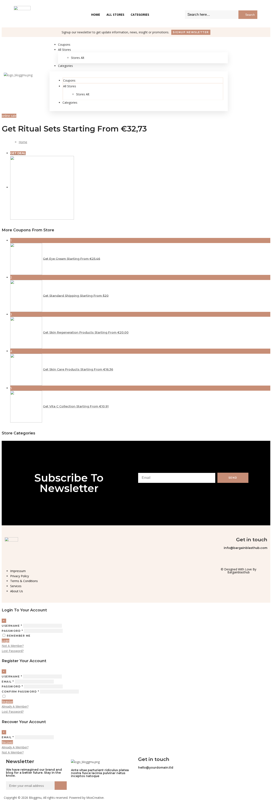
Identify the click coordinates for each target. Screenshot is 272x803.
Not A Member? (13, 646)
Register (7, 702)
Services (15, 586)
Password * (12, 630)
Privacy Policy (19, 576)
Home (95, 15)
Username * (12, 625)
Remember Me (19, 635)
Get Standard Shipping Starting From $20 (76, 295)
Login (5, 641)
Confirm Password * (20, 691)
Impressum (18, 571)
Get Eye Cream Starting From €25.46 (71, 258)
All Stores (115, 15)
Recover (7, 742)
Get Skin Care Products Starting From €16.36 (78, 369)
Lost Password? (13, 651)
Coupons (69, 80)
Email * (8, 681)
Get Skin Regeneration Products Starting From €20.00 (86, 332)
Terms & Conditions (24, 581)
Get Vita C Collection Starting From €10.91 (76, 406)
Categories (140, 15)
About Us (16, 591)
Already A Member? (15, 706)
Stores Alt (77, 58)
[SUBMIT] (61, 785)
